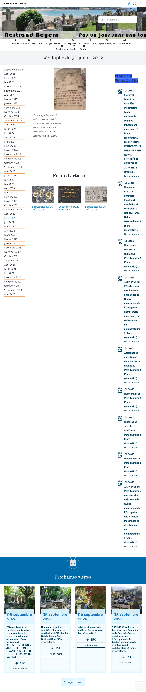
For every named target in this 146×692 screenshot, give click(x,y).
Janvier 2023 (10, 201)
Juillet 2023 (10, 175)
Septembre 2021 (13, 260)
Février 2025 (10, 99)
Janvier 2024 (10, 150)
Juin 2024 (9, 133)
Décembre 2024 (12, 107)
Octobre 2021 (11, 256)
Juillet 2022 (10, 218)
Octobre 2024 (11, 116)
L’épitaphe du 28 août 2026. (42, 208)
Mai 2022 (9, 226)
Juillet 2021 (10, 268)
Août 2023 (9, 171)
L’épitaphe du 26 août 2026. (95, 208)
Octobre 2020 (11, 285)
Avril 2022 (9, 230)
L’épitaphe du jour (14, 69)
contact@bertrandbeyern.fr (15, 3)
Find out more (20, 668)
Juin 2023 (9, 179)
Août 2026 (9, 73)
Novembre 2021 (12, 251)
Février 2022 (10, 239)
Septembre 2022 (13, 209)
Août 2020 (9, 294)
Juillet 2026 (10, 78)
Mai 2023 (9, 184)
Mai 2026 (9, 82)
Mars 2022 (10, 235)
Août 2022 (9, 213)
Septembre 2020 (13, 290)
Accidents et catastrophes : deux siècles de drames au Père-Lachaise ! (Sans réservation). (132, 365)
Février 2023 (10, 196)
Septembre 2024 (13, 120)
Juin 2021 (9, 273)
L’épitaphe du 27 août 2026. (68, 208)
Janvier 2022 (10, 243)
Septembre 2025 (13, 90)
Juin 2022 (9, 222)
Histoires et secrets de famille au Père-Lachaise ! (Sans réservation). (91, 630)
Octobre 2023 (11, 162)
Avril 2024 (9, 137)
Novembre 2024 (12, 111)
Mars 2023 (10, 192)
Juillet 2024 (10, 128)
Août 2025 (9, 95)
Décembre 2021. (12, 247)
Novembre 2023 (12, 158)
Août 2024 (9, 124)
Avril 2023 (9, 188)
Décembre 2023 (12, 154)
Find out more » (131, 176)
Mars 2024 (10, 141)
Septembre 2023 (13, 167)
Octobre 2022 (11, 205)
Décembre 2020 (12, 277)
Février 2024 (10, 145)
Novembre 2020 (12, 281)
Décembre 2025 (12, 86)
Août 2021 (9, 264)
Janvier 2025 (10, 103)
